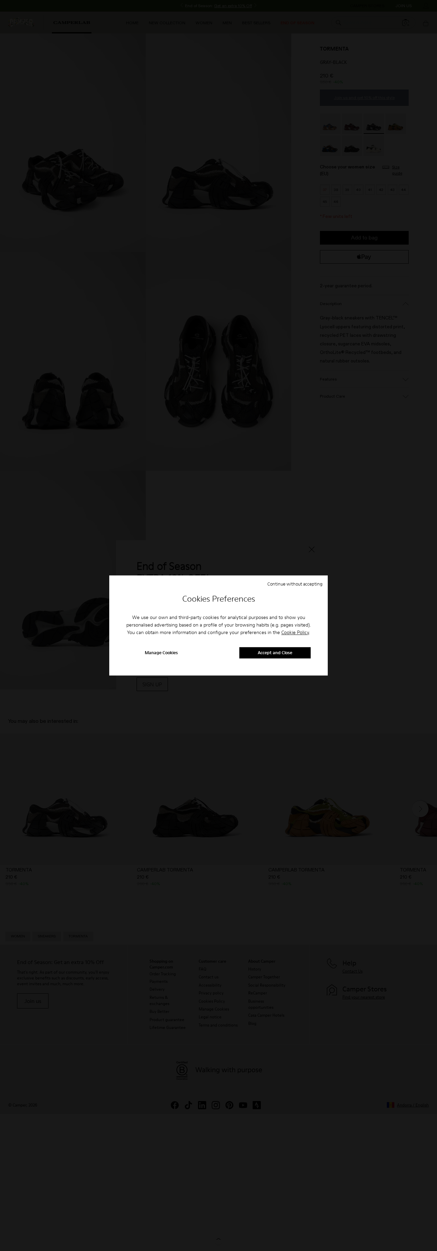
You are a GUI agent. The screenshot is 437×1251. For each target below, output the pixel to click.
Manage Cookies (161, 653)
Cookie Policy (295, 632)
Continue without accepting (295, 584)
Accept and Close (275, 653)
